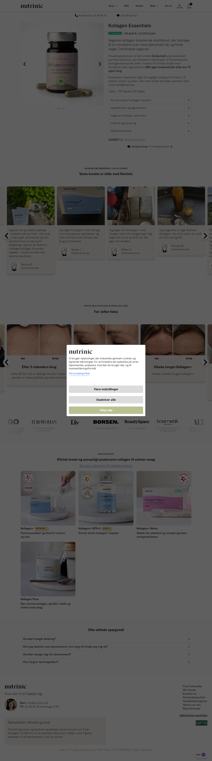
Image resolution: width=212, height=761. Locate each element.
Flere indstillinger (106, 389)
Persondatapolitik (79, 373)
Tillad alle (106, 410)
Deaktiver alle (106, 400)
